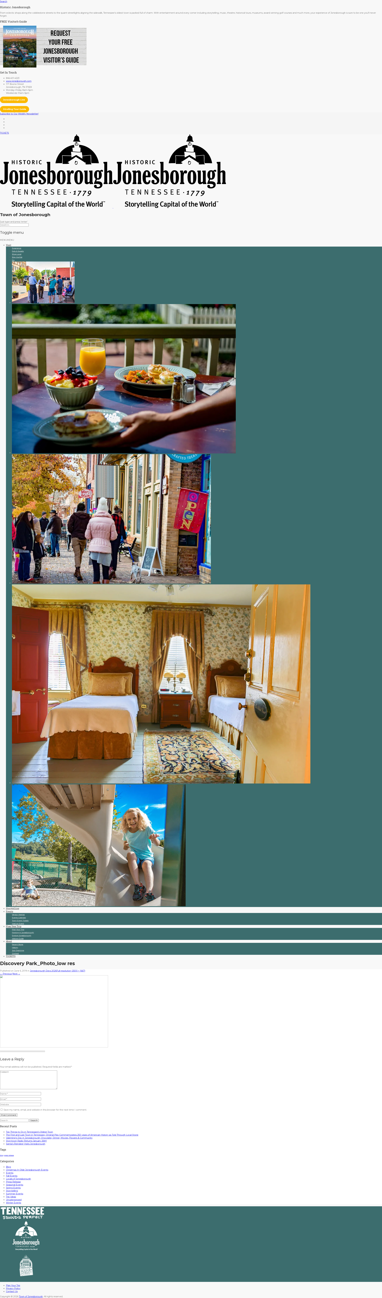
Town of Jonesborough (31, 1296)
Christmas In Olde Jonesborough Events (27, 1170)
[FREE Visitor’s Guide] (43, 66)
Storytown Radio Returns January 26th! (26, 1141)
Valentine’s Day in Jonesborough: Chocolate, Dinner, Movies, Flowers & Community (49, 1138)
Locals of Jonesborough (18, 1178)
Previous (6, 973)
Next (16, 973)
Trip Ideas (11, 1196)
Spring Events (13, 1187)
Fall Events (11, 1175)
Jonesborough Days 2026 (43, 970)
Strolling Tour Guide (14, 109)
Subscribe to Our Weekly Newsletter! (19, 113)
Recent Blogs (17, 944)
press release (9, 1155)
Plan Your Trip (13, 926)
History (15, 947)
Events (9, 911)
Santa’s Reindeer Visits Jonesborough (25, 1144)
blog (1, 1155)
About (9, 941)
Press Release (13, 1181)
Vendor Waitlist (18, 914)
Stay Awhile (17, 257)
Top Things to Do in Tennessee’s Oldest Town (29, 1132)
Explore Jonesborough (21, 935)
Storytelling (12, 908)
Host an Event (18, 923)
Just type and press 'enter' (13, 221)
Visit (8, 245)
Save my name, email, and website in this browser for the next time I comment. (45, 1109)
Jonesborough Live (14, 99)
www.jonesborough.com (18, 81)
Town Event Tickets (20, 920)
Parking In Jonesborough (23, 932)
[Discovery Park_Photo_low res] (54, 1046)
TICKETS (4, 133)
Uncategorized (13, 1199)
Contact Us (12, 1291)
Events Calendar (19, 917)
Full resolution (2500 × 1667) (71, 970)
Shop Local (16, 254)
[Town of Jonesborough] (113, 207)
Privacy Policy (13, 1288)
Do (13, 260)
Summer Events (14, 1193)
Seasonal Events (14, 1184)
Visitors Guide (18, 938)
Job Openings (18, 950)
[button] (7, 240)
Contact (15, 953)
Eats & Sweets (18, 251)
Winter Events (13, 1202)
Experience (16, 248)
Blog (8, 1167)
